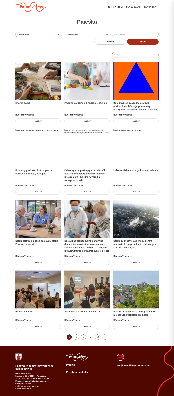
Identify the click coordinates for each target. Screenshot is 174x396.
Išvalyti (110, 42)
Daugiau (38, 121)
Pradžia (70, 365)
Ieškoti (142, 42)
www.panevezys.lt (23, 384)
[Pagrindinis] (108, 7)
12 (98, 337)
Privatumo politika (77, 372)
